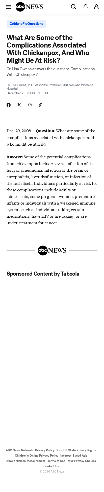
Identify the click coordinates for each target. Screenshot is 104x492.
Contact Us (51, 466)
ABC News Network (19, 450)
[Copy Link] (40, 105)
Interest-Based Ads (73, 456)
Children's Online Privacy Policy (36, 456)
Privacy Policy (44, 450)
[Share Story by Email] (30, 105)
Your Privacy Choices (81, 461)
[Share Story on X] (19, 105)
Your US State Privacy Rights (76, 450)
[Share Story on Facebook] (8, 105)
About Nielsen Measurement (25, 461)
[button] (8, 6)
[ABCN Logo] (29, 7)
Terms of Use (56, 461)
